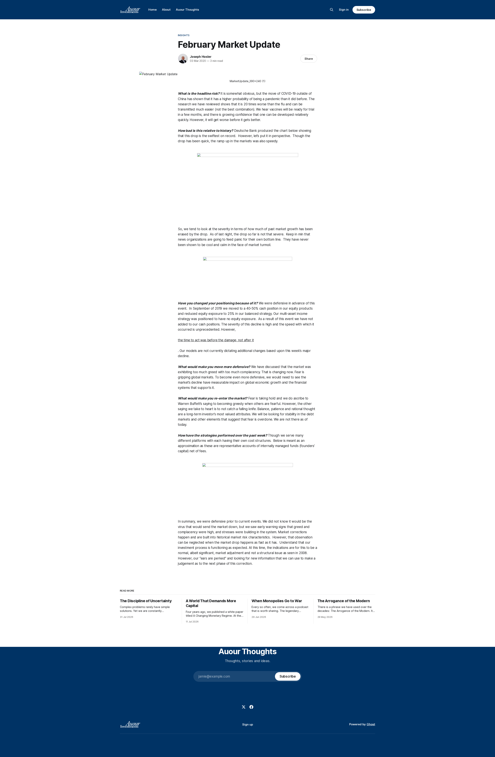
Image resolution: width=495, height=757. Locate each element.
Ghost (371, 724)
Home (152, 9)
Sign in (344, 9)
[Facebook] (251, 707)
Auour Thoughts (187, 9)
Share (309, 58)
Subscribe (364, 10)
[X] (244, 707)
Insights (183, 35)
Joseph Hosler (200, 57)
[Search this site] (332, 10)
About (166, 9)
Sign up (247, 724)
